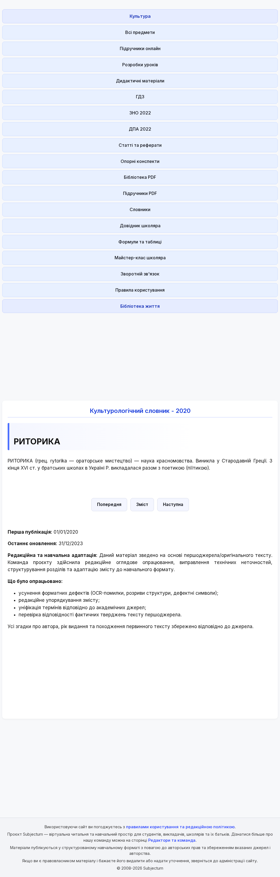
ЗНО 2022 (140, 113)
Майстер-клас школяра (140, 257)
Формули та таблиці (140, 242)
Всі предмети (140, 32)
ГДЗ (140, 96)
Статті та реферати (140, 145)
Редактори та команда (172, 840)
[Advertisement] (140, 353)
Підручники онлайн (140, 48)
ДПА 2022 (140, 129)
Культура (140, 16)
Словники (140, 209)
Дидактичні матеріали (140, 81)
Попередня (109, 504)
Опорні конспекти (140, 161)
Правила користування (140, 290)
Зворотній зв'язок (140, 274)
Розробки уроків (140, 64)
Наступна (173, 504)
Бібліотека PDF (140, 177)
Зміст (142, 504)
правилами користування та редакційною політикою (180, 826)
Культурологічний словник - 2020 (140, 410)
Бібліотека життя (140, 306)
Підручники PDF (140, 193)
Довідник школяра (140, 225)
